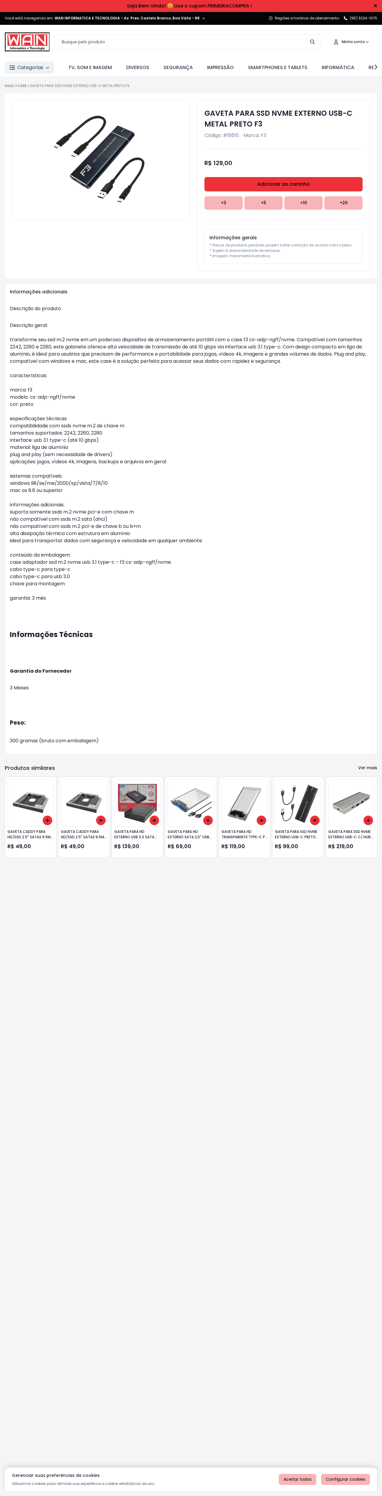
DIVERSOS (137, 67)
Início (9, 85)
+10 (303, 203)
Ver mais (367, 768)
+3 (223, 203)
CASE (22, 85)
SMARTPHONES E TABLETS (277, 67)
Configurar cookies (345, 1479)
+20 (344, 203)
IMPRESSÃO (220, 67)
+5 (263, 203)
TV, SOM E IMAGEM (90, 67)
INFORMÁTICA (338, 67)
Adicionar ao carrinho (283, 184)
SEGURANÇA (178, 67)
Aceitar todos (298, 1479)
